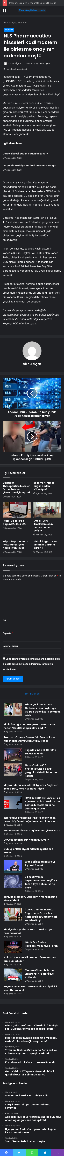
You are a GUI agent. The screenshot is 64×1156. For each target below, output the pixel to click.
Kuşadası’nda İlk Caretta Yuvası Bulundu (40, 751)
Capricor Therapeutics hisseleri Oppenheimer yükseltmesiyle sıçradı (17, 487)
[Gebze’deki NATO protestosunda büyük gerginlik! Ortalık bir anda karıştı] (13, 769)
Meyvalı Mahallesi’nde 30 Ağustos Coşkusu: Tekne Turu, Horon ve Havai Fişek (31, 786)
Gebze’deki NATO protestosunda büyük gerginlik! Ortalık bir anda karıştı (41, 770)
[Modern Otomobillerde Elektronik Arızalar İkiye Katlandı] (13, 974)
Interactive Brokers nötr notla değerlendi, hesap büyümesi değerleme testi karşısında (31, 819)
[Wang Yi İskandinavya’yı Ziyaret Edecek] (13, 866)
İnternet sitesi (10, 646)
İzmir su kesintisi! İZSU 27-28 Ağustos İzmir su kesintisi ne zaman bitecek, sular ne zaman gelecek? (42, 803)
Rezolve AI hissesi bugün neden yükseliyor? (44, 486)
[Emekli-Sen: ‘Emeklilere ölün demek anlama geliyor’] (47, 510)
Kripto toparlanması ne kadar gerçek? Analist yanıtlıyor (16, 545)
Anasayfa (11, 22)
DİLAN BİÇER (14, 63)
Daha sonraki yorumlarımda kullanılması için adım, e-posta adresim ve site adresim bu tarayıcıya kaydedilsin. (32, 663)
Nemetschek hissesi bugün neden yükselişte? (32, 830)
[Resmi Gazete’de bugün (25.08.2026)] (17, 510)
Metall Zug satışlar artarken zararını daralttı (45, 545)
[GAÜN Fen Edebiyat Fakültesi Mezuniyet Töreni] (13, 947)
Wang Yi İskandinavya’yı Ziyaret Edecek (40, 863)
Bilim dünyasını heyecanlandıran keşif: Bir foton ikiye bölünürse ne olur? (41, 882)
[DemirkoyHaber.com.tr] (32, 10)
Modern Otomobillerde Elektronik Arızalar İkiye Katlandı (39, 973)
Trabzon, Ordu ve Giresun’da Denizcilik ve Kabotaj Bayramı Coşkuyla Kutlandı (29, 739)
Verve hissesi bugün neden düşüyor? (25, 153)
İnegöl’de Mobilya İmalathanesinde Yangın (29, 165)
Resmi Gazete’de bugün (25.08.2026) (15, 522)
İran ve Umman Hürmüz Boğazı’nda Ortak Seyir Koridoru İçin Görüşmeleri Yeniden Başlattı (41, 915)
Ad (5, 620)
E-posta (8, 633)
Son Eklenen (32, 693)
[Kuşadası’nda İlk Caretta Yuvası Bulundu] (13, 754)
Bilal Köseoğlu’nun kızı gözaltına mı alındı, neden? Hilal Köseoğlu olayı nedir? (29, 726)
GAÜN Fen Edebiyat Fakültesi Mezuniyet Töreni (41, 944)
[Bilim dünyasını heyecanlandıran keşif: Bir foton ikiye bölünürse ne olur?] (13, 881)
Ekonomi (22, 22)
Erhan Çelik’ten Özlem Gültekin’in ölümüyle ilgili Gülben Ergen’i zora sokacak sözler (42, 710)
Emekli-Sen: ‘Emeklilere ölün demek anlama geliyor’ (43, 525)
